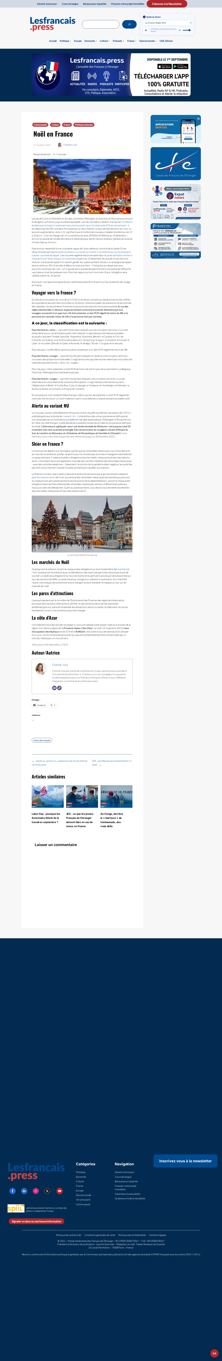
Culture (55, 125)
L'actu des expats (41, 740)
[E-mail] (54, 688)
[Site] (59, 688)
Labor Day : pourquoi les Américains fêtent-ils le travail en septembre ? (46, 818)
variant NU (69, 416)
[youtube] (60, 1191)
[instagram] (36, 1191)
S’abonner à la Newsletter (167, 3)
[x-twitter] (47, 1191)
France (67, 125)
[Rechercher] (129, 24)
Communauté (40, 125)
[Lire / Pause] (146, 30)
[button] (214, 1353)
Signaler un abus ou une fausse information (36, 1221)
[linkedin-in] (24, 1191)
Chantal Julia (70, 144)
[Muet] (180, 30)
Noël (44, 281)
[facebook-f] (12, 1191)
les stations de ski (46, 477)
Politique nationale (84, 125)
